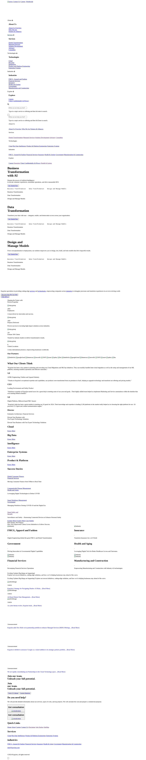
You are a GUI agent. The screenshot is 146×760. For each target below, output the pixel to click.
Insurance (12, 83)
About (14, 727)
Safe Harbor (39, 727)
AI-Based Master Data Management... (23, 597)
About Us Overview (15, 28)
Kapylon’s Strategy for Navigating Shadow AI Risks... (28, 588)
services (32, 291)
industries (69, 291)
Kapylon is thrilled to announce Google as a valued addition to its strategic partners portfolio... (41, 650)
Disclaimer (32, 727)
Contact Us (16, 1)
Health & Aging (48, 744)
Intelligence (12, 64)
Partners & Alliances (15, 31)
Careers (23, 1)
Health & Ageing (50, 155)
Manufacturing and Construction (19, 88)
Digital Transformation (16, 43)
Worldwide (29, 1)
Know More (11, 431)
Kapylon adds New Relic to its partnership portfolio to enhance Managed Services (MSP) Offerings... (43, 628)
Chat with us (5, 297)
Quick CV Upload (13, 693)
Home (9, 727)
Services (10, 35)
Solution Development (16, 46)
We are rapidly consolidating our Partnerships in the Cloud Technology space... (36, 672)
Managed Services (14, 44)
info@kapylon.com (13, 747)
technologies (42, 291)
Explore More (11, 521)
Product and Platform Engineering (19, 66)
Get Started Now (13, 185)
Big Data (11, 62)
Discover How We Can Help (9, 294)
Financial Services (14, 81)
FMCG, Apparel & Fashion (17, 155)
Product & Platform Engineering (37, 146)
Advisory (12, 48)
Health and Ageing (14, 84)
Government (12, 86)
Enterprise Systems (15, 68)
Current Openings (25, 693)
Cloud (11, 61)
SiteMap (46, 727)
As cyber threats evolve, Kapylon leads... (24, 605)
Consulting (12, 50)
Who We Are (13, 30)
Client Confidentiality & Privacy (19, 101)
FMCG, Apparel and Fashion (18, 79)
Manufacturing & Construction (73, 155)
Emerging (17, 163)
